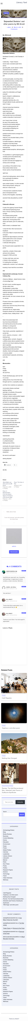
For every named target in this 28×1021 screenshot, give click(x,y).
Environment (6, 844)
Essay (5, 846)
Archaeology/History (8, 830)
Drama (5, 840)
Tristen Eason (7, 928)
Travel (5, 876)
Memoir (5, 860)
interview (5, 852)
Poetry (6, 13)
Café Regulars (7, 698)
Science (5, 872)
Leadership (6, 854)
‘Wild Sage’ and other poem (10, 905)
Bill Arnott (9, 599)
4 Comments (14, 29)
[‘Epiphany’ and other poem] (14, 713)
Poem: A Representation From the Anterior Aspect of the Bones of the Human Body (8, 494)
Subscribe (20, 802)
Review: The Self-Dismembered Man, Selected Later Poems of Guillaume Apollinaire (12, 790)
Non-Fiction (6, 864)
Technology (6, 874)
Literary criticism (7, 856)
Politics (5, 868)
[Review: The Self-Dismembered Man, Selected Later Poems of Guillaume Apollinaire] (14, 773)
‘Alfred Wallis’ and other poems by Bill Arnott (7, 483)
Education (6, 842)
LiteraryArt (6, 858)
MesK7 (17, 1019)
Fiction (5, 848)
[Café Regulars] (14, 683)
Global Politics (7, 850)
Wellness (5, 880)
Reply (23, 570)
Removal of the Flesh (18, 928)
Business (5, 836)
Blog (4, 832)
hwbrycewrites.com (11, 571)
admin (9, 27)
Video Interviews (7, 878)
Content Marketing (8, 838)
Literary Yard (21, 2)
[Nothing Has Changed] (14, 743)
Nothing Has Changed (9, 758)
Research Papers (8, 870)
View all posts (14, 552)
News (4, 862)
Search (5, 811)
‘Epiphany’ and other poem (11, 728)
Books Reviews (5, 785)
